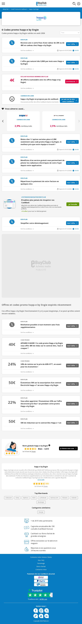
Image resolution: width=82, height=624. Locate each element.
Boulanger (41, 502)
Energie (41, 512)
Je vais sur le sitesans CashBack (68, 100)
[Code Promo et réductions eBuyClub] (41, 4)
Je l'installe (73, 204)
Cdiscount (9, 498)
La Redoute (43, 498)
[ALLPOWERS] (58, 115)
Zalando (74, 498)
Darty (17, 498)
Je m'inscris (70, 81)
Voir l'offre (71, 44)
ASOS (33, 498)
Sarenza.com (54, 498)
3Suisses (64, 498)
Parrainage (41, 563)
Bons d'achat (41, 566)
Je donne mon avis (67, 448)
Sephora (25, 498)
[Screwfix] (23, 115)
